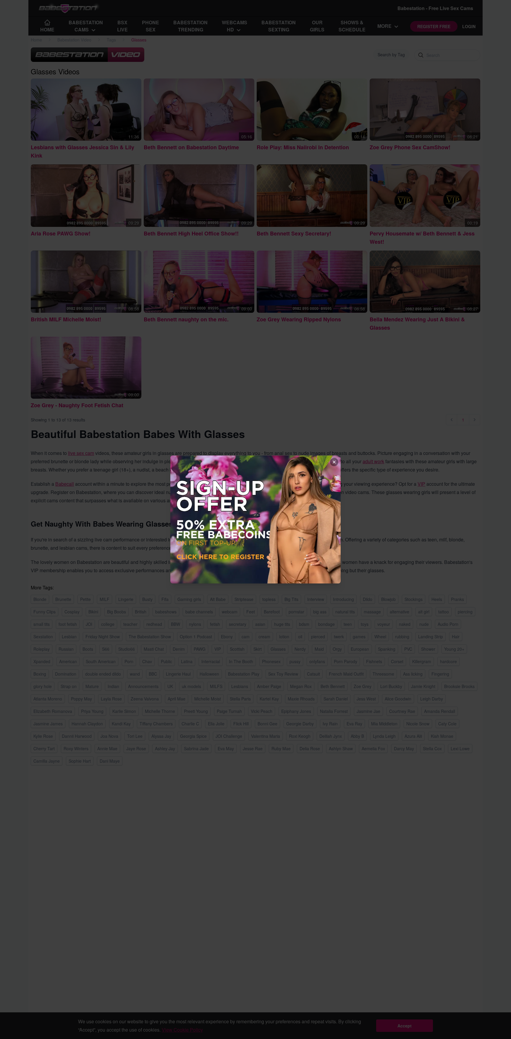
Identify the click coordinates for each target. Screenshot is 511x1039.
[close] (334, 462)
